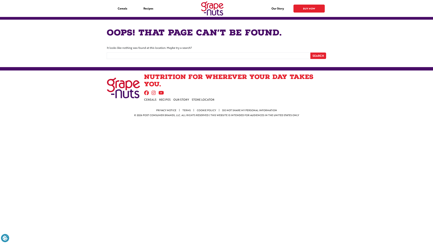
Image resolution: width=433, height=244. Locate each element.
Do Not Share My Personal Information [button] (249, 110)
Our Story (277, 8)
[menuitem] (122, 8)
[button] (5, 238)
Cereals (122, 8)
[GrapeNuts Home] (123, 88)
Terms (187, 110)
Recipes (148, 8)
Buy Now (309, 8)
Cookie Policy (206, 110)
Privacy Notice (166, 110)
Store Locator (203, 99)
